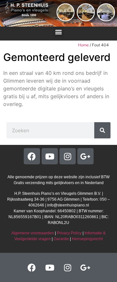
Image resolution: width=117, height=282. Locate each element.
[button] (58, 32)
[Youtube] (50, 156)
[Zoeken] (102, 130)
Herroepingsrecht (87, 239)
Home (83, 44)
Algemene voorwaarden (32, 233)
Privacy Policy (69, 233)
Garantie (61, 239)
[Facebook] (32, 156)
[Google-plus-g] (85, 156)
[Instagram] (67, 156)
